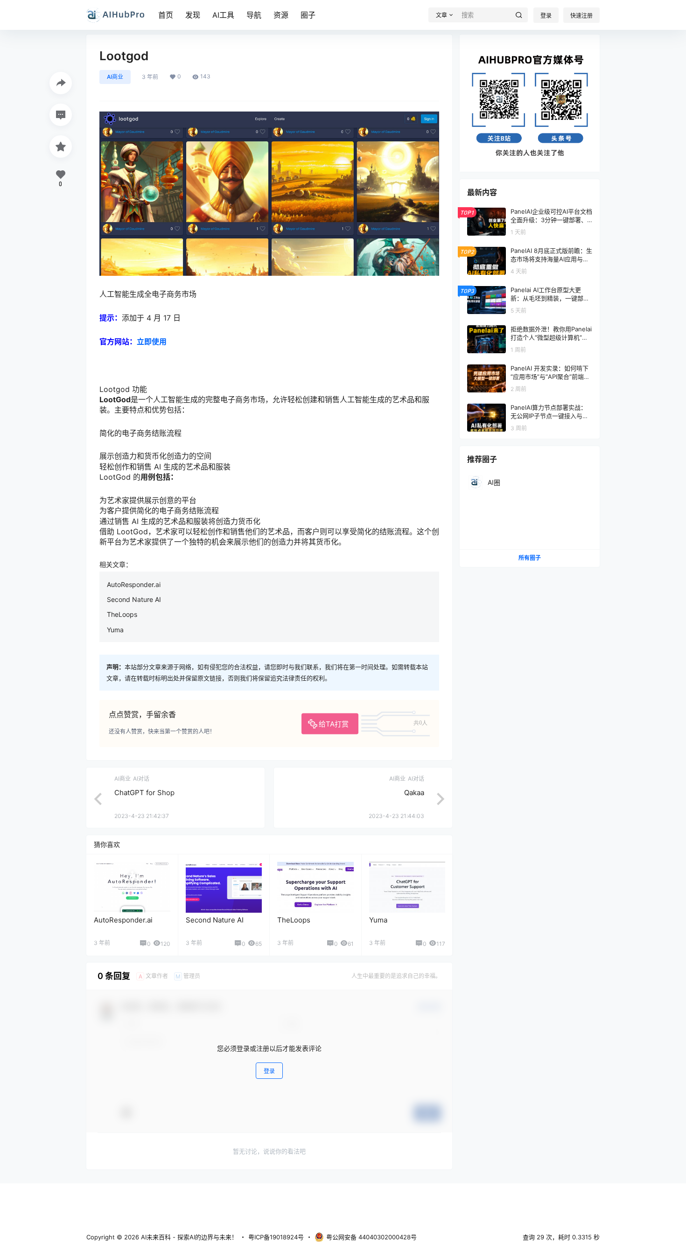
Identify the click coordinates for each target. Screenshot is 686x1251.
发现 (192, 15)
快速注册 (581, 15)
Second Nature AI (134, 599)
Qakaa (414, 792)
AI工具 (223, 15)
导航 (253, 15)
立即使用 (152, 341)
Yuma (115, 630)
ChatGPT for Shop (144, 792)
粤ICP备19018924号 (276, 1237)
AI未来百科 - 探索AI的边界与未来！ (188, 1237)
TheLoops (122, 614)
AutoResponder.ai (134, 584)
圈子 (308, 15)
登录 (546, 15)
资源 (280, 15)
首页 (165, 15)
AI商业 (115, 76)
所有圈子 (529, 557)
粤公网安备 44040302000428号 (371, 1237)
